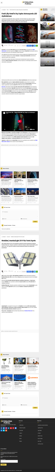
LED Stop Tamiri (40, 443)
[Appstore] (1, 430)
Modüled (10, 331)
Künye (20, 438)
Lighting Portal (40, 427)
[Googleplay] (4, 430)
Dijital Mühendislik (5, 145)
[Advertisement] (20, 70)
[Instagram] (6, 428)
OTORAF (39, 433)
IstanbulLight (6, 331)
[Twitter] (4, 428)
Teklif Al (20, 433)
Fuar (3, 331)
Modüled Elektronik (14, 331)
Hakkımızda (21, 425)
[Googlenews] (16, 428)
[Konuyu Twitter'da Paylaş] (35, 46)
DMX (16, 145)
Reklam (20, 435)
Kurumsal (8, 236)
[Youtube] (11, 428)
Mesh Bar (27, 145)
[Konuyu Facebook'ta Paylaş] (33, 46)
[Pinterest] (13, 428)
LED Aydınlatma (19, 145)
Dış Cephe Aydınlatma (12, 145)
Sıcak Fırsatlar (40, 438)
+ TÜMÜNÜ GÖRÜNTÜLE (53, 10)
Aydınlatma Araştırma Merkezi (43, 425)
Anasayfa (4, 9)
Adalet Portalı (40, 435)
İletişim (20, 441)
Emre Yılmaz (5, 45)
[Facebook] (1, 428)
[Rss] (6, 430)
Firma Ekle (21, 430)
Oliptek (36, 145)
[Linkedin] (8, 428)
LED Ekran (24, 145)
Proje (7, 9)
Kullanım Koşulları (22, 427)
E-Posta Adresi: (3, 459)
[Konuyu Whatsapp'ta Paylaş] (37, 46)
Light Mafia (40, 430)
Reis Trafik (39, 441)
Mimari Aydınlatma (32, 145)
